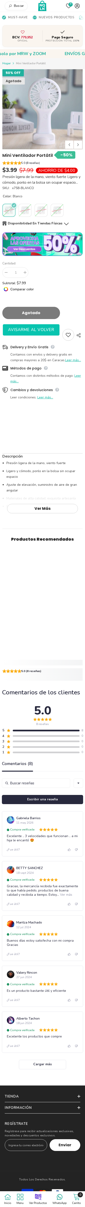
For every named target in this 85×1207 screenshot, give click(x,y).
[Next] (78, 145)
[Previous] (69, 145)
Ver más (42, 508)
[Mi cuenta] (77, 6)
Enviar (65, 1145)
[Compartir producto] (78, 335)
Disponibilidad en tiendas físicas (35, 223)
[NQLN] (42, 6)
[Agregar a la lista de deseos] (68, 335)
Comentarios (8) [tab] (17, 763)
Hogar (6, 63)
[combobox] (78, 783)
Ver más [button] (65, 894)
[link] (42, 662)
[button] (42, 163)
